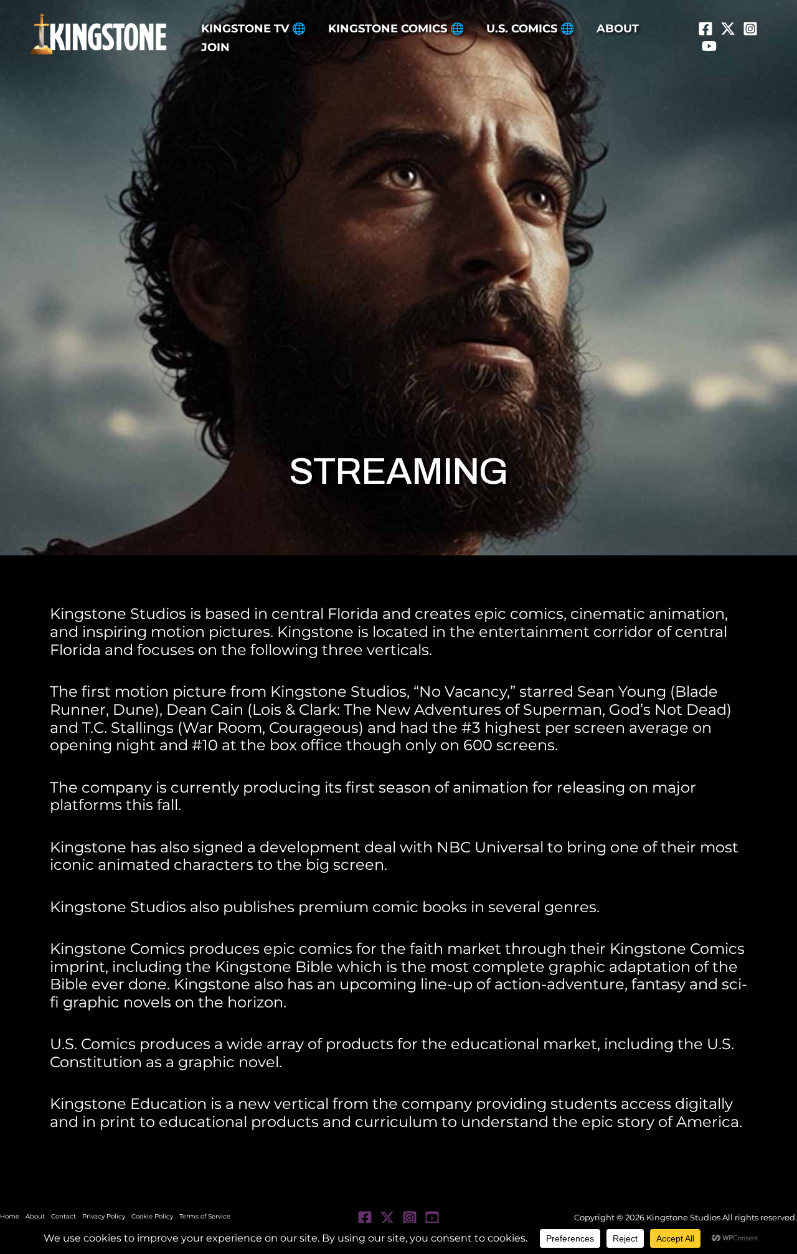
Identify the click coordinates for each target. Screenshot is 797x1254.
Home (9, 1216)
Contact (63, 1216)
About (35, 1216)
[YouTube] (709, 46)
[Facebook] (705, 28)
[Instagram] (750, 28)
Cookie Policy (152, 1216)
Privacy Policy (103, 1216)
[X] (727, 28)
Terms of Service (204, 1216)
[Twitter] (387, 1217)
